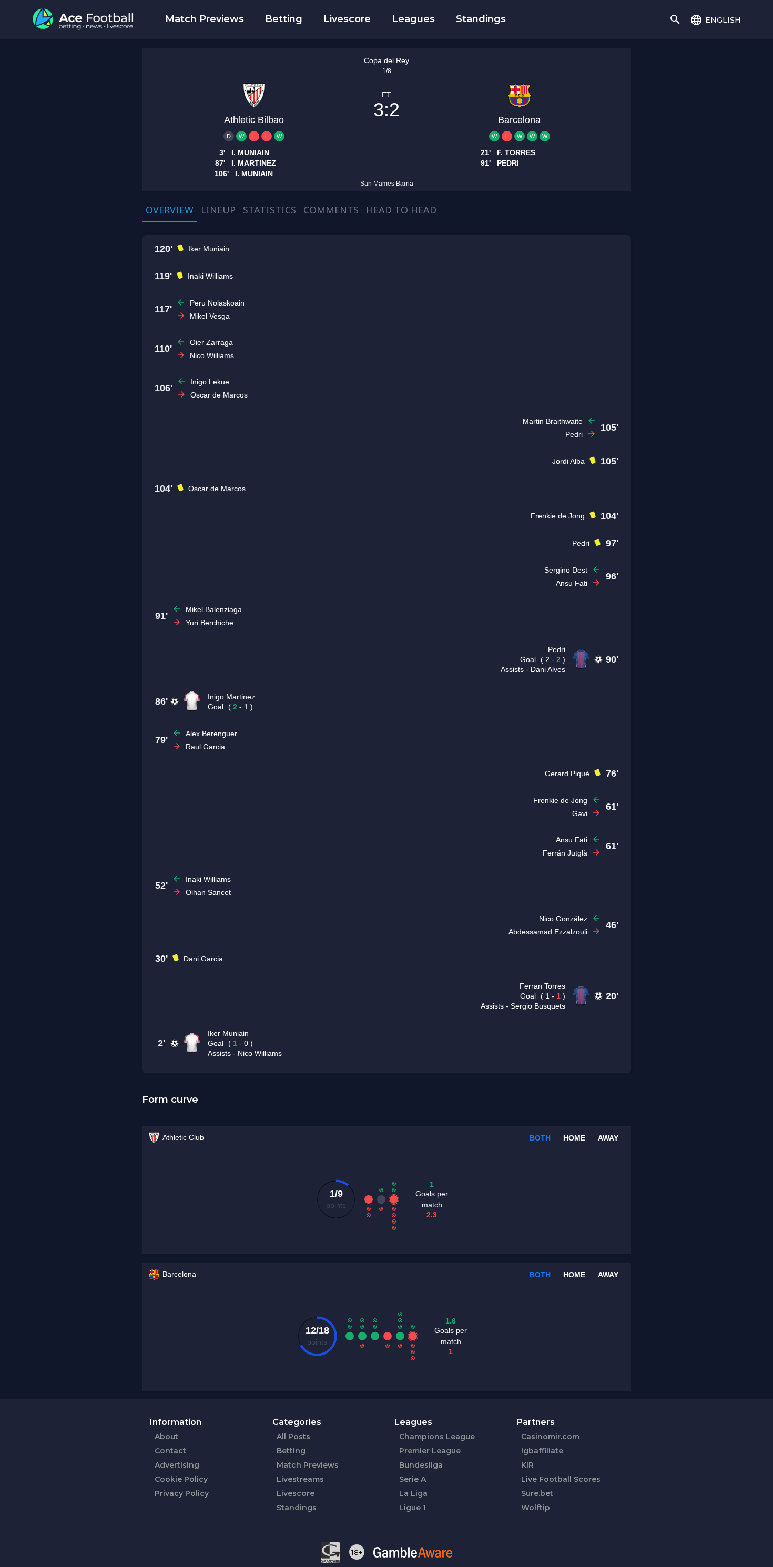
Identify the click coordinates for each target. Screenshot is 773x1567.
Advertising (177, 1465)
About (166, 1436)
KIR (527, 1465)
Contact (170, 1451)
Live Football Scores (561, 1479)
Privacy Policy (182, 1493)
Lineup (218, 209)
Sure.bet (537, 1493)
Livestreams (300, 1479)
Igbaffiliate (542, 1451)
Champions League (437, 1436)
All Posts (293, 1436)
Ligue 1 (412, 1507)
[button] (715, 19)
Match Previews (204, 19)
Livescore (347, 19)
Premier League (430, 1451)
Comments (331, 209)
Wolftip (535, 1507)
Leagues (413, 19)
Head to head (401, 209)
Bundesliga (421, 1465)
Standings (481, 19)
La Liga (413, 1493)
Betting (283, 19)
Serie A (412, 1479)
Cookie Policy (181, 1479)
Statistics (269, 209)
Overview (170, 209)
